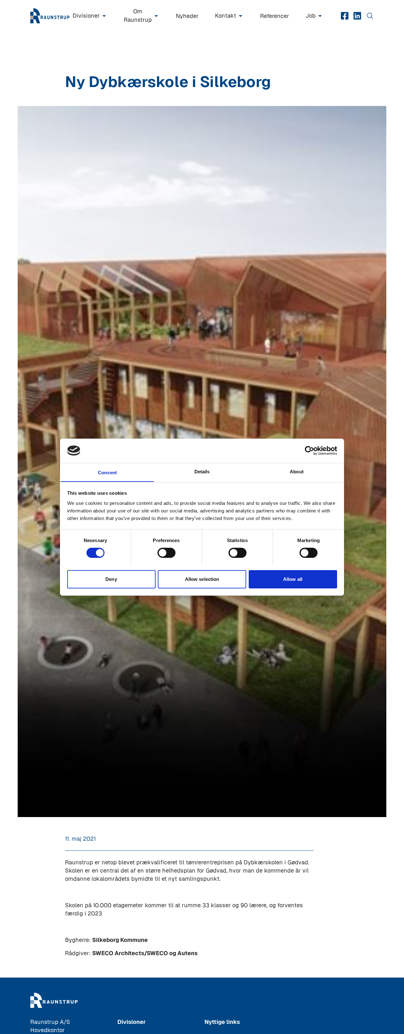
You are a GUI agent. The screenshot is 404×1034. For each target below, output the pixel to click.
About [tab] (297, 471)
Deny (111, 578)
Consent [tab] (107, 472)
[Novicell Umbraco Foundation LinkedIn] (357, 16)
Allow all (292, 578)
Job (311, 15)
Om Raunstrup (138, 15)
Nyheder (187, 16)
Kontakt (225, 15)
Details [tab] (202, 471)
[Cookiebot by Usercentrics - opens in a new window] (309, 450)
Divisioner (86, 15)
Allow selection (202, 578)
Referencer (274, 16)
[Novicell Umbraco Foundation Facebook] (345, 16)
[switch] (166, 553)
